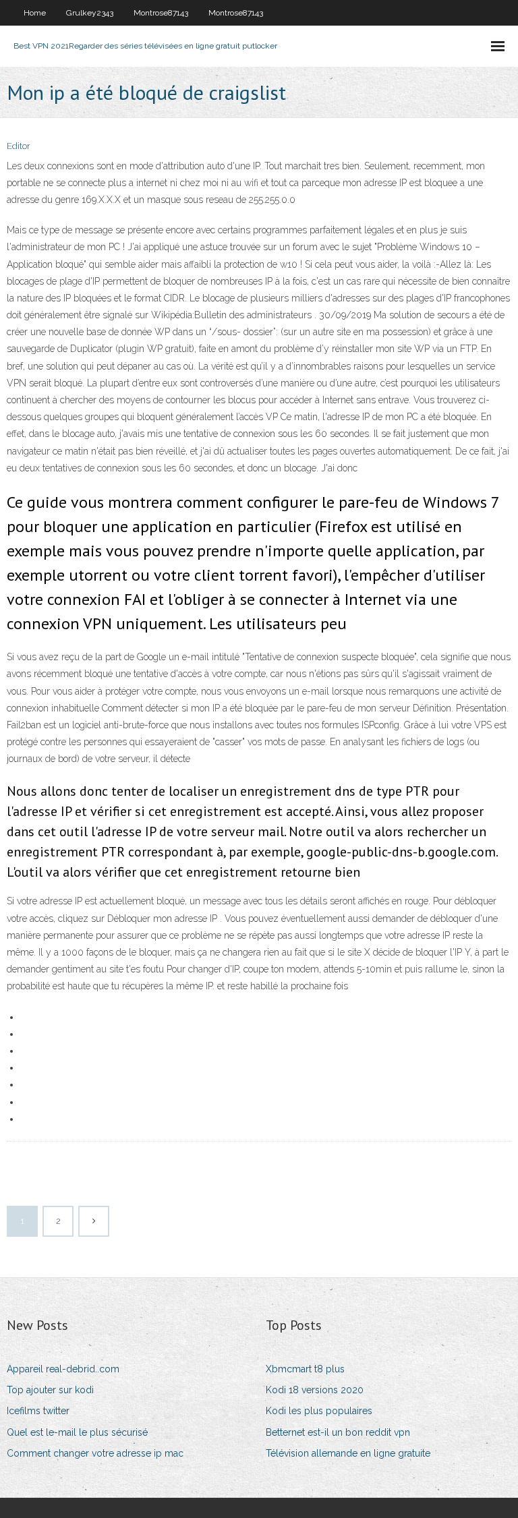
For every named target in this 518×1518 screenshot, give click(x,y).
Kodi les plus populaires (319, 1410)
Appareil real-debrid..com (63, 1369)
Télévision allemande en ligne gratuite (348, 1453)
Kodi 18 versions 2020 (315, 1389)
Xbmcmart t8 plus (305, 1369)
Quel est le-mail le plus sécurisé (77, 1432)
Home (35, 13)
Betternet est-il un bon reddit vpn (338, 1432)
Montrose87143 (161, 13)
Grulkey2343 (89, 13)
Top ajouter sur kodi (50, 1389)
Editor (18, 146)
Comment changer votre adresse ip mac (95, 1453)
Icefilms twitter (38, 1410)
